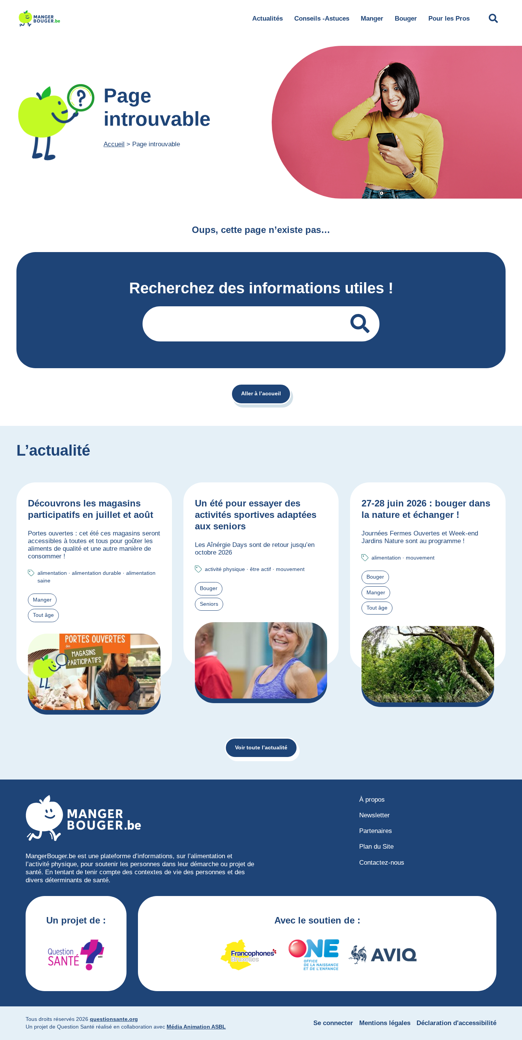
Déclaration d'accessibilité (456, 1023)
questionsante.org (114, 1019)
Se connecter (333, 1023)
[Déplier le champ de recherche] (493, 18)
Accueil (114, 144)
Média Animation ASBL (196, 1027)
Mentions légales (384, 1023)
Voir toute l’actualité (261, 747)
